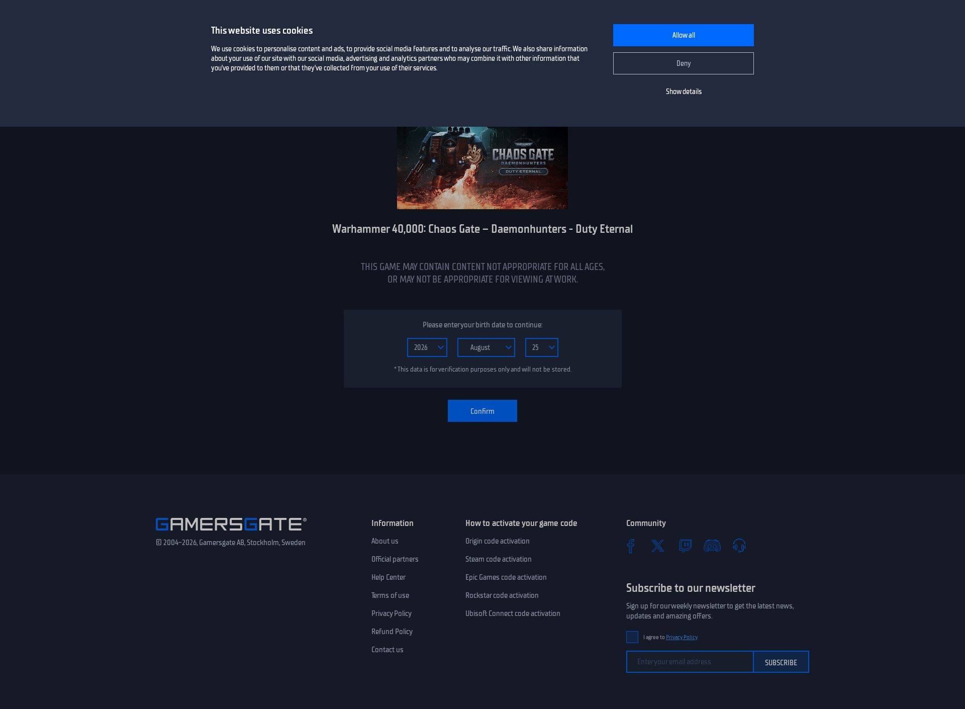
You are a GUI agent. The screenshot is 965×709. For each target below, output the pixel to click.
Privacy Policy (391, 613)
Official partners (395, 559)
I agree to (670, 637)
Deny (684, 63)
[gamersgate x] (657, 545)
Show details (684, 92)
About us (385, 541)
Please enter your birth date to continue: (482, 325)
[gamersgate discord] (712, 545)
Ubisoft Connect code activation (512, 613)
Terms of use (390, 595)
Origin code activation (497, 541)
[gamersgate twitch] (685, 545)
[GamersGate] (231, 532)
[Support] (739, 545)
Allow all (683, 35)
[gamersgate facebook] (630, 545)
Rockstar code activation (502, 595)
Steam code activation (498, 559)
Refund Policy (392, 632)
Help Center (388, 577)
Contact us (387, 650)
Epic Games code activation (506, 577)
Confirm (482, 411)
